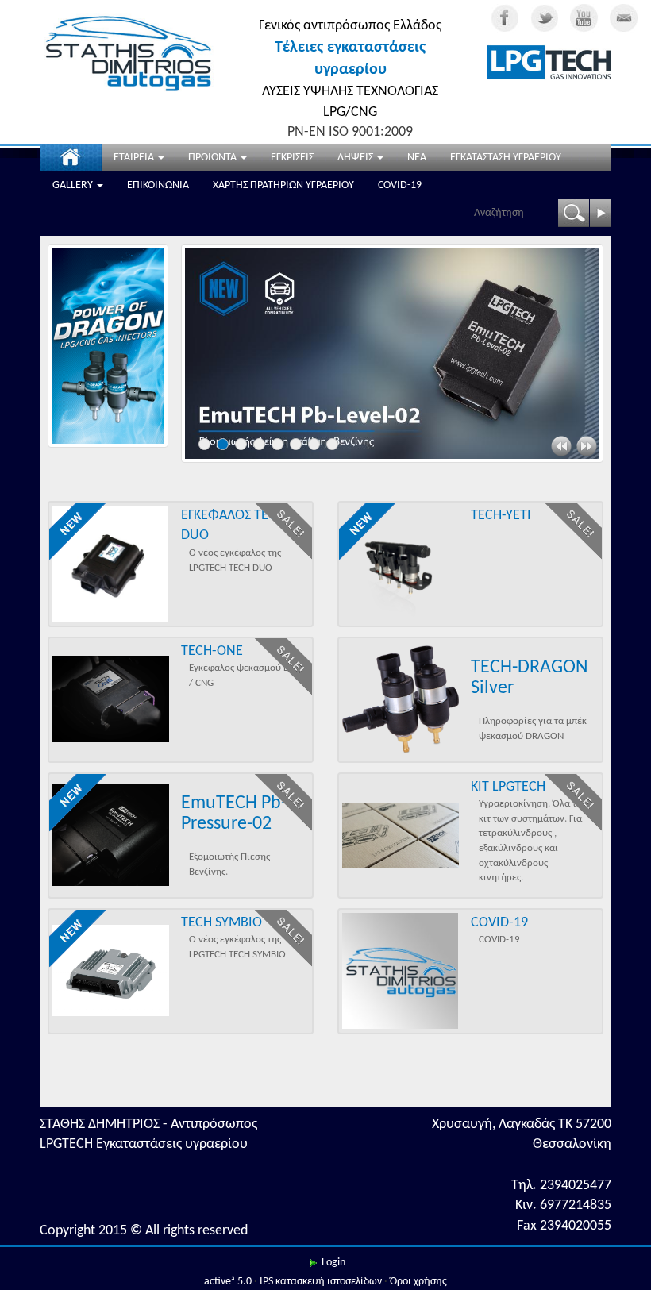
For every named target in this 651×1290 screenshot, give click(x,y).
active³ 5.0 (228, 1282)
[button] (561, 446)
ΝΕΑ (416, 158)
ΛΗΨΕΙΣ (356, 158)
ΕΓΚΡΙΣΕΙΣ (292, 158)
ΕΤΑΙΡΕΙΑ (135, 158)
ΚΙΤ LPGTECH (508, 787)
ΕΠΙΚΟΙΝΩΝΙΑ (158, 185)
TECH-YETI (501, 515)
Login (333, 1263)
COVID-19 (400, 185)
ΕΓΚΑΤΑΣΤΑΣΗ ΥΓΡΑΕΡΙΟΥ (505, 158)
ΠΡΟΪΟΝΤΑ (213, 158)
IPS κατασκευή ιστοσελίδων (321, 1282)
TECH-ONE (212, 651)
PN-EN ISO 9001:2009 (350, 132)
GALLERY (73, 185)
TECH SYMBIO (221, 922)
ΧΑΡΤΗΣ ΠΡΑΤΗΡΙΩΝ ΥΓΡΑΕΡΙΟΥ (283, 185)
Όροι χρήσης (418, 1282)
